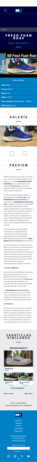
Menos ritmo (9, 393)
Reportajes (18, 431)
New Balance (8, 199)
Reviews (19, 423)
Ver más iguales (17, 388)
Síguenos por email (18, 445)
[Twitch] (15, 456)
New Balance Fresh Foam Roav (10, 51)
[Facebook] (22, 456)
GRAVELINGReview (18, 441)
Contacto (18, 420)
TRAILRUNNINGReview (18, 436)
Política (18, 426)
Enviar (17, 451)
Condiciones (18, 428)
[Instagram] (8, 456)
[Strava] (18, 459)
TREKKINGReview (18, 438)
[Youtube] (28, 456)
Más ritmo (29, 393)
